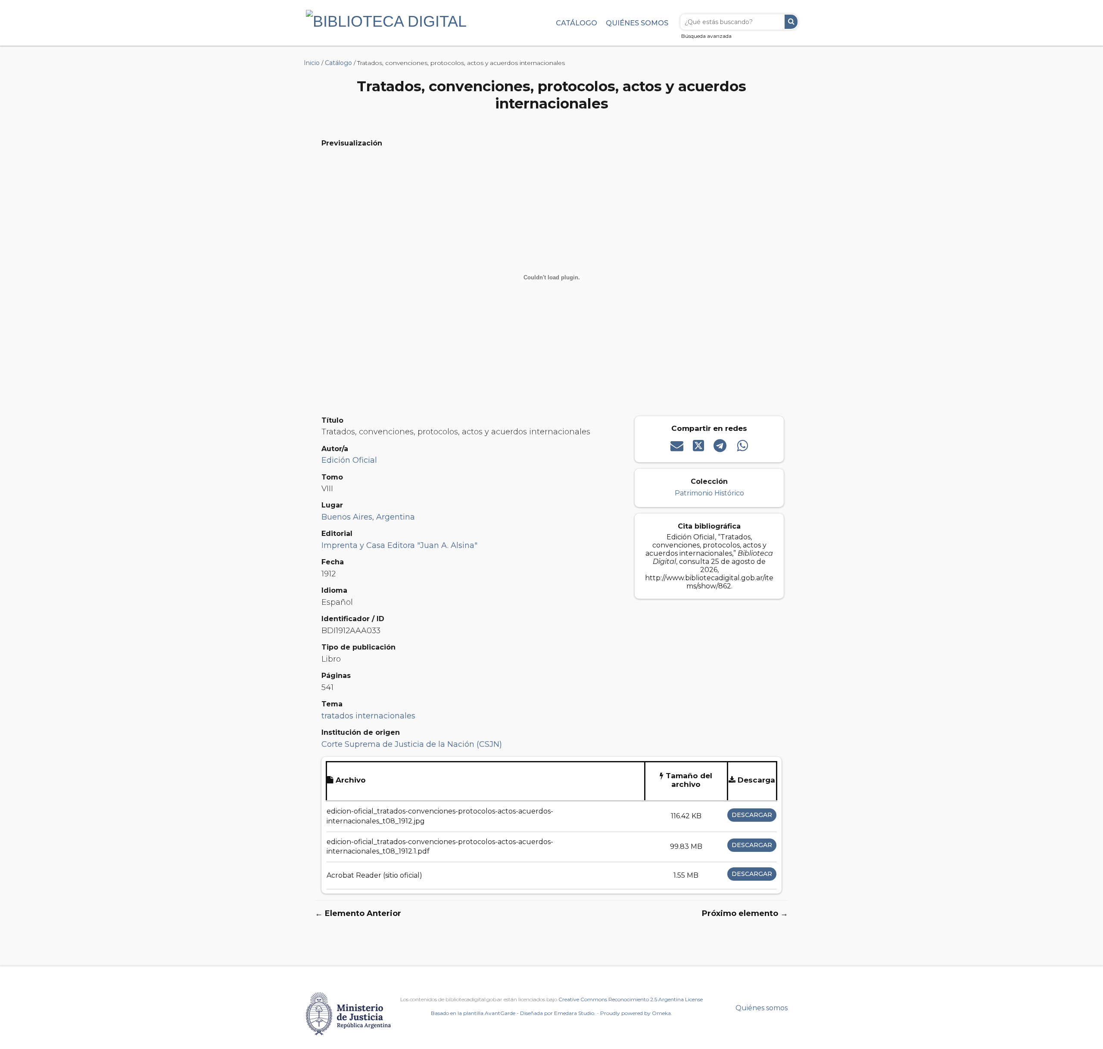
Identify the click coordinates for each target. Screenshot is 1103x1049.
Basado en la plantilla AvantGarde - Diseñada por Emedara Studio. (513, 1013)
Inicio (312, 63)
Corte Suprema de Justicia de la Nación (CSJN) (411, 744)
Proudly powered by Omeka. (636, 1013)
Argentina (395, 517)
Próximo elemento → (745, 913)
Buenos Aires (346, 517)
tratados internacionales (368, 716)
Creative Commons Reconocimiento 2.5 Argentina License (630, 999)
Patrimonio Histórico (709, 493)
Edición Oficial (349, 460)
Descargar (752, 815)
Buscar (791, 22)
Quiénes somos (637, 23)
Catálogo (576, 23)
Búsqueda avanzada (706, 36)
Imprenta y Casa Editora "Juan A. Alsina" (399, 545)
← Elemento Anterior (358, 913)
